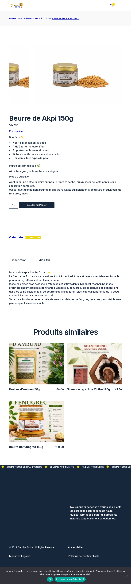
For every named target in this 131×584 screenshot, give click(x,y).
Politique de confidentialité (83, 556)
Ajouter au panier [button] (49, 389)
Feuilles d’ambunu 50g (24, 389)
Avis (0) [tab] (44, 260)
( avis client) (16, 131)
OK (50, 579)
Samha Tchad (26, 547)
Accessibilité (75, 547)
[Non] (127, 575)
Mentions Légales (19, 556)
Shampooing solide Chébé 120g (88, 389)
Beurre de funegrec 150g (26, 447)
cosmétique (32, 237)
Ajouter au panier (36, 205)
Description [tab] (18, 260)
